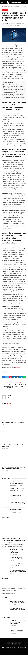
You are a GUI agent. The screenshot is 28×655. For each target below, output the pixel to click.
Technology (5, 9)
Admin (7, 23)
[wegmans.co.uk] (14, 2)
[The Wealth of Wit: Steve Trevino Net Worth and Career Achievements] (5, 571)
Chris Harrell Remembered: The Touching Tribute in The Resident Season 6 (17, 610)
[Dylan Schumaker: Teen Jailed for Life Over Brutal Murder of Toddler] (5, 603)
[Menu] (2, 2)
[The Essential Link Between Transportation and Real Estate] (5, 559)
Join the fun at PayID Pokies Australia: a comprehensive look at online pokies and (18, 497)
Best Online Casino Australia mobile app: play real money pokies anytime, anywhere (18, 483)
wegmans (11, 650)
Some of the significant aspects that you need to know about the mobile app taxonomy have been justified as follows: (14, 91)
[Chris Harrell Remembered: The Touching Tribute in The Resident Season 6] (5, 610)
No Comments (9, 25)
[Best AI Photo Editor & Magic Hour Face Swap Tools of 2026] (14, 435)
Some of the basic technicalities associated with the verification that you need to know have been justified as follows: (13, 86)
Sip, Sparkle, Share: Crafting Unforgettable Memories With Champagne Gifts (16, 551)
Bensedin (17, 367)
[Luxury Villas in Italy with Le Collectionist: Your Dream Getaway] (14, 527)
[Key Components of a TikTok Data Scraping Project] (14, 413)
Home (9, 6)
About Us (16, 647)
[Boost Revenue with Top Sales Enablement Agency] (5, 565)
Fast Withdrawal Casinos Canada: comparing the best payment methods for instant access (17, 490)
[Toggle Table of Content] (23, 83)
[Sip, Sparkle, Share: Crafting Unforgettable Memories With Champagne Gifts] (5, 551)
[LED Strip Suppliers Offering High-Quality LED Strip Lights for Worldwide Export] (14, 458)
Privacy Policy (9, 647)
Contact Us (23, 647)
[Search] (26, 2)
